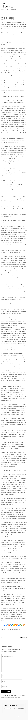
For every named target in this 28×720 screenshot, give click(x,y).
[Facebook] (4, 625)
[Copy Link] (14, 625)
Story (8, 629)
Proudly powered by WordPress (14, 717)
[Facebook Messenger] (19, 625)
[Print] (16, 625)
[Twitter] (7, 625)
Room (2, 637)
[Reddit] (9, 625)
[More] (24, 625)
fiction (15, 629)
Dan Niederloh (8, 5)
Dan (13, 19)
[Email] (21, 625)
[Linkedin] (11, 625)
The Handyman (23, 637)
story (19, 629)
